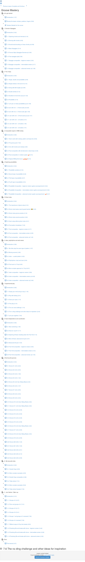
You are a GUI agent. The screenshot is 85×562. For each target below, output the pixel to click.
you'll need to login (49, 555)
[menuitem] (1, 4)
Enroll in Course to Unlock (42, 557)
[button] (1, 1)
